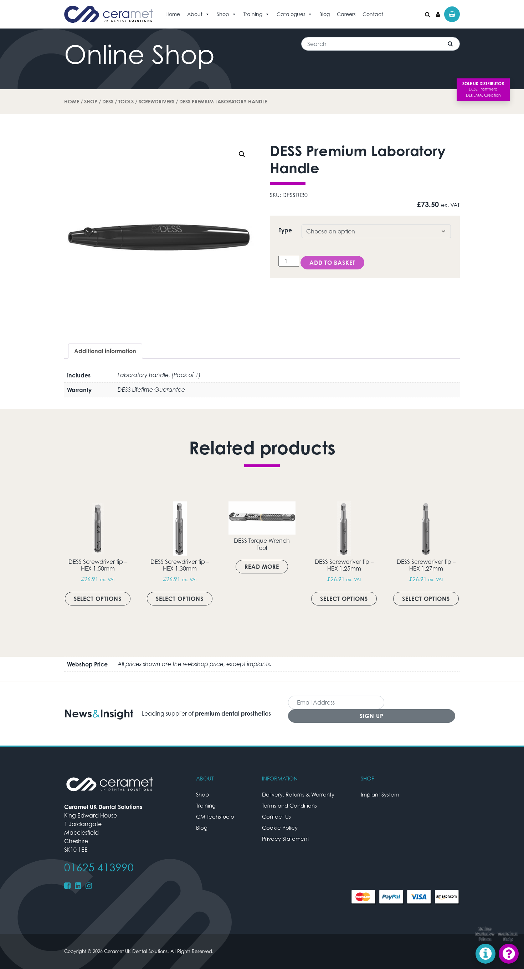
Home (172, 14)
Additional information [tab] (105, 351)
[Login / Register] (438, 14)
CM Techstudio (215, 816)
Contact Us (276, 816)
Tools (126, 101)
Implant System (380, 794)
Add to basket (332, 262)
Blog (324, 14)
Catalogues (291, 14)
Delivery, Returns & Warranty (298, 794)
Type (285, 230)
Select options (98, 598)
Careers (346, 14)
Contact (373, 14)
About (194, 14)
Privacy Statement (285, 838)
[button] (242, 154)
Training (252, 14)
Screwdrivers (156, 101)
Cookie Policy (280, 827)
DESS (107, 101)
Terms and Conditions (289, 805)
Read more (262, 566)
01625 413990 (99, 867)
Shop (223, 14)
